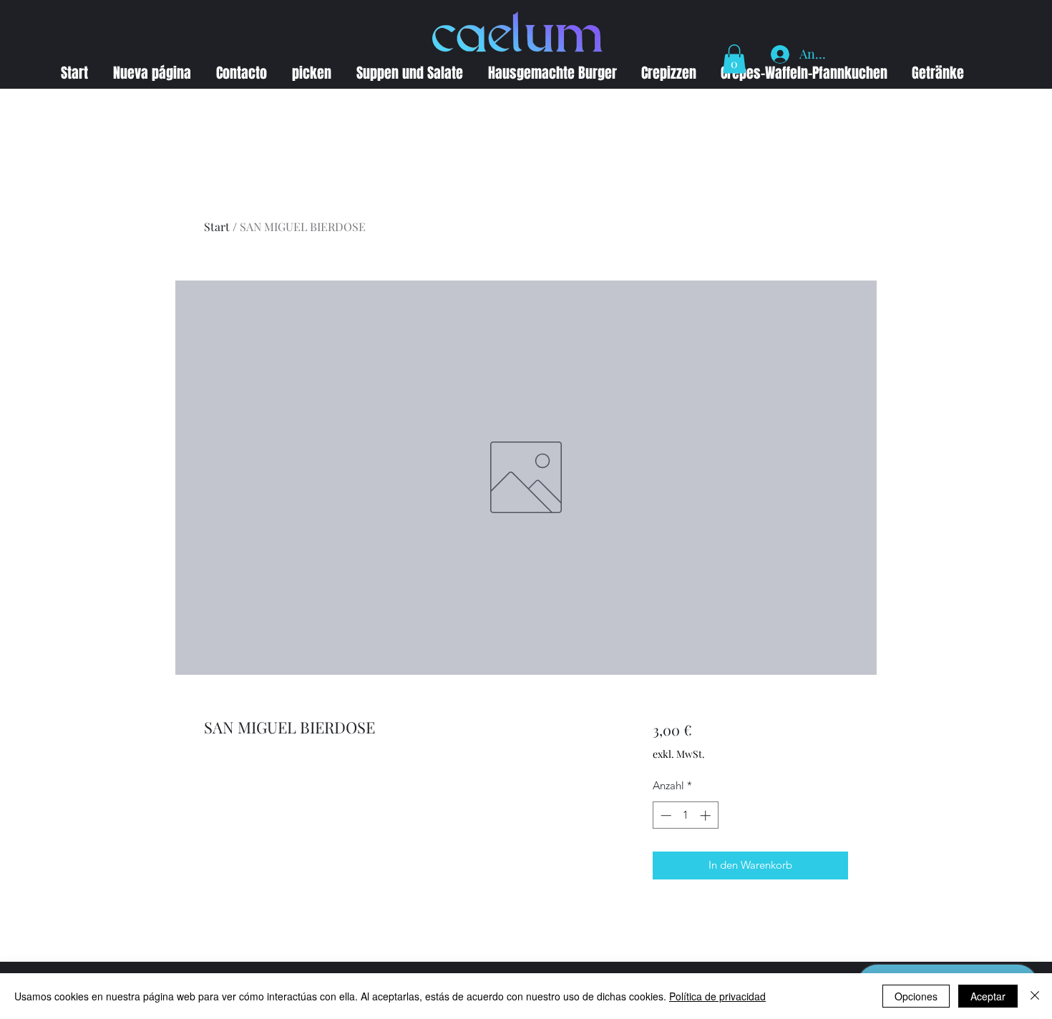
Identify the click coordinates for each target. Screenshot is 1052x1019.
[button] (734, 59)
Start (217, 226)
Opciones (916, 996)
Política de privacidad (717, 996)
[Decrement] (664, 815)
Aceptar (987, 996)
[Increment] (706, 815)
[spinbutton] (685, 815)
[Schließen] (1034, 996)
